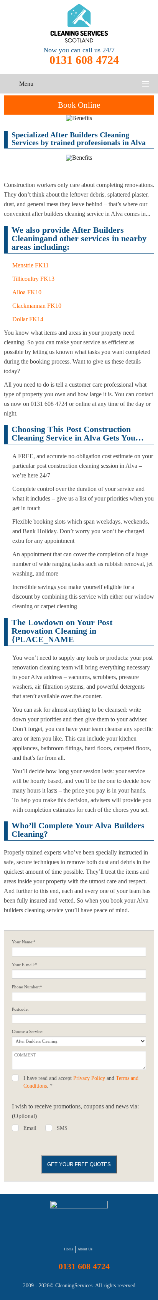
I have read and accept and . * (80, 1082)
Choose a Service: (27, 1032)
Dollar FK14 (27, 319)
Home (68, 1249)
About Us (84, 1249)
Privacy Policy (89, 1078)
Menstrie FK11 (30, 265)
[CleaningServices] (79, 23)
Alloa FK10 (26, 292)
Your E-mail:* (24, 965)
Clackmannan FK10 (36, 305)
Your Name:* (24, 942)
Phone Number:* (27, 987)
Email (29, 1128)
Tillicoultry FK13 (33, 278)
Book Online (79, 105)
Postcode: (20, 1009)
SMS (62, 1128)
